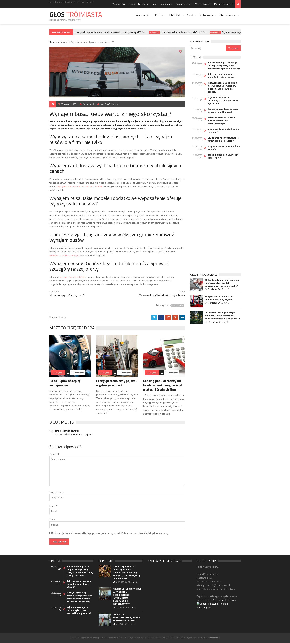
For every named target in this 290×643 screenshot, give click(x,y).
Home (52, 42)
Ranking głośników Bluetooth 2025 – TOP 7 (222, 156)
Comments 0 (88, 104)
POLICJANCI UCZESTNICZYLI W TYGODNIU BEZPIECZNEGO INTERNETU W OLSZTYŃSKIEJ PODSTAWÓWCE (127, 596)
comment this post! (82, 434)
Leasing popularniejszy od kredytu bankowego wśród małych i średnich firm (162, 385)
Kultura (131, 4)
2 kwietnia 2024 (123, 581)
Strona (52, 519)
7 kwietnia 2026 (215, 302)
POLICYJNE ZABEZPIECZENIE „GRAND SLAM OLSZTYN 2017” (126, 617)
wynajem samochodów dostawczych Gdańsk (79, 186)
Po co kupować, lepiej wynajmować (64, 383)
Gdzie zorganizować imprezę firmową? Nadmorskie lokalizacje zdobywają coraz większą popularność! (126, 572)
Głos (75, 14)
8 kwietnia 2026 (215, 289)
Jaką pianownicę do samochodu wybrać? (224, 148)
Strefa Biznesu (183, 4)
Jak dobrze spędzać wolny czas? (66, 295)
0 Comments (78, 372)
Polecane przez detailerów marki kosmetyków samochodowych (221, 120)
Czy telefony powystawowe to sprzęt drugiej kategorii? (223, 139)
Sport (154, 4)
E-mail (53, 506)
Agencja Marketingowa (224, 600)
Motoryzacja (167, 4)
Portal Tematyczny (223, 4)
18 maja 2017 (122, 607)
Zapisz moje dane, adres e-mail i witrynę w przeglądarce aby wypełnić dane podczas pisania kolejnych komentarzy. (110, 533)
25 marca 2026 (215, 322)
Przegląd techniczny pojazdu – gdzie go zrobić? (116, 383)
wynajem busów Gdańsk (72, 277)
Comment (54, 454)
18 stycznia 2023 (68, 104)
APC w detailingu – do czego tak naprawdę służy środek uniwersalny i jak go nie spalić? (91, 32)
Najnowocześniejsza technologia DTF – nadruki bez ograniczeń (224, 100)
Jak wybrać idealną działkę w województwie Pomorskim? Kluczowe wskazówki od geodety (222, 87)
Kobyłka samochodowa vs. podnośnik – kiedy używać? (221, 76)
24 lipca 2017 (122, 624)
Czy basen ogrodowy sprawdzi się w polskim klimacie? (223, 110)
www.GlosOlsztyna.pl (109, 104)
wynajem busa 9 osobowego (64, 255)
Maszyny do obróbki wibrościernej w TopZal (162, 295)
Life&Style (143, 4)
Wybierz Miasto (202, 4)
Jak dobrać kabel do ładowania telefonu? (175, 32)
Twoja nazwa (56, 492)
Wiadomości (118, 4)
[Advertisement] (215, 216)
